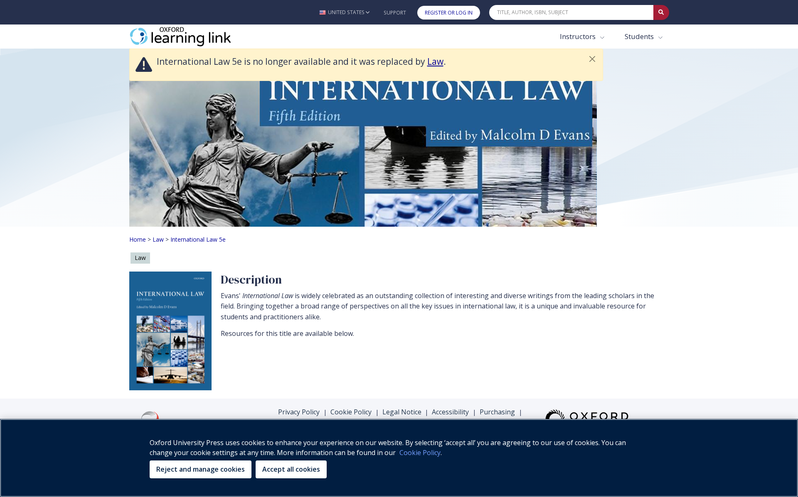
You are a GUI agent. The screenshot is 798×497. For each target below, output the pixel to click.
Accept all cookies (291, 469)
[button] (344, 12)
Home (137, 239)
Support (395, 12)
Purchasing (497, 411)
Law (435, 61)
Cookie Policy (351, 411)
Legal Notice (401, 411)
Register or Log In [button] (449, 12)
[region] (399, 458)
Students (640, 36)
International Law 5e (198, 239)
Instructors (578, 36)
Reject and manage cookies (200, 469)
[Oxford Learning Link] (191, 36)
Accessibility (450, 411)
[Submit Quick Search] (661, 12)
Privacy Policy (299, 411)
